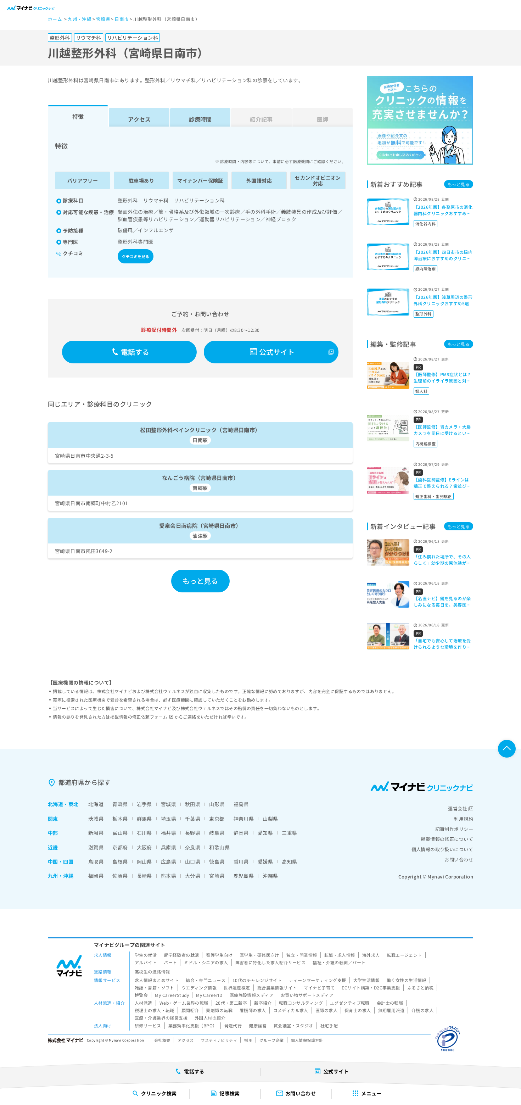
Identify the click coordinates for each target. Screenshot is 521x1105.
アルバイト (146, 962)
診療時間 (200, 119)
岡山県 (144, 861)
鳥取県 (95, 861)
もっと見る (200, 581)
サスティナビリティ (219, 1040)
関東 (53, 818)
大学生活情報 (366, 980)
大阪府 (144, 847)
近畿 (53, 847)
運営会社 (457, 808)
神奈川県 (244, 818)
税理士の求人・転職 (154, 1010)
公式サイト (277, 352)
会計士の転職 (390, 1003)
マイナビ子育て (319, 987)
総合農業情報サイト (277, 987)
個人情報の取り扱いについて (442, 849)
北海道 (55, 804)
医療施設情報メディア (252, 995)
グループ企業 (271, 1040)
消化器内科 (425, 224)
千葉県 (192, 818)
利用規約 (463, 818)
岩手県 (144, 804)
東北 (73, 804)
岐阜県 (216, 832)
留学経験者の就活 (181, 955)
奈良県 (192, 847)
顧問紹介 (190, 1010)
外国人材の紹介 (210, 1018)
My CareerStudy (172, 995)
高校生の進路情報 (152, 972)
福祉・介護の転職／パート (339, 962)
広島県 (168, 861)
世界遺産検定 (237, 987)
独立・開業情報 (301, 955)
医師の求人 (326, 1010)
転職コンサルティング (301, 1003)
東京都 (216, 818)
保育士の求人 (357, 1010)
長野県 (192, 832)
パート (170, 962)
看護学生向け (219, 955)
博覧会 (141, 995)
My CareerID (209, 995)
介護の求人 (422, 1010)
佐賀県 (120, 875)
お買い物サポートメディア (307, 995)
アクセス (139, 119)
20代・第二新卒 (231, 1003)
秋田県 (192, 804)
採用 (248, 1040)
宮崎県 (216, 875)
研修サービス (148, 1025)
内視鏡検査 (425, 443)
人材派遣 (143, 1003)
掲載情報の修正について (447, 839)
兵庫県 (168, 847)
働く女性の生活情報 (406, 980)
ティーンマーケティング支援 (317, 980)
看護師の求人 (253, 1010)
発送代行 (233, 1025)
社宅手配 (329, 1025)
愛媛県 (265, 861)
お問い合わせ (458, 859)
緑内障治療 (425, 269)
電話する (135, 352)
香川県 (241, 861)
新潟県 (95, 832)
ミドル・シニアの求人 (206, 962)
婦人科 (421, 391)
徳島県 (216, 861)
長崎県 (144, 875)
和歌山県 (219, 847)
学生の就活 (146, 955)
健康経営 (258, 1025)
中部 (53, 832)
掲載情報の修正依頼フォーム (138, 717)
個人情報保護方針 (307, 1040)
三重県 (289, 832)
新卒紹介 (263, 1003)
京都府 (120, 847)
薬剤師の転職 (219, 1010)
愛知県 (265, 832)
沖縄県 (270, 875)
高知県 (289, 861)
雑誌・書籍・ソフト (154, 987)
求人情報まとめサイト (157, 980)
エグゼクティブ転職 (350, 1003)
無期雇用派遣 (391, 1010)
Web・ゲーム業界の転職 (183, 1003)
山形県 (216, 804)
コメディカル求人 (290, 1010)
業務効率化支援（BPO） (192, 1025)
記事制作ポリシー (454, 829)
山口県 (192, 861)
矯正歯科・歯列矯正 (433, 496)
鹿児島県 (244, 875)
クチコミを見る (135, 256)
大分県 (192, 875)
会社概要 (162, 1040)
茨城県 (95, 818)
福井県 (168, 832)
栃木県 (120, 818)
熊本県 (168, 875)
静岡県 (241, 832)
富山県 (120, 832)
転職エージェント (404, 955)
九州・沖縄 (60, 875)
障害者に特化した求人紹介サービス (270, 962)
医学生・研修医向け (259, 955)
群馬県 (144, 818)
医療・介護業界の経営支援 (161, 1018)
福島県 (241, 804)
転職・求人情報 (339, 955)
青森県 (120, 804)
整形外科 (423, 314)
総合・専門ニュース (205, 980)
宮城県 (168, 804)
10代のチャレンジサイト (257, 980)
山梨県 (270, 818)
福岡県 (95, 875)
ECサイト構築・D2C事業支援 (371, 987)
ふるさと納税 (420, 987)
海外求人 (371, 955)
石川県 (144, 832)
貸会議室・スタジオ (293, 1025)
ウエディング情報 (199, 987)
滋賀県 (95, 847)
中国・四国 (60, 861)
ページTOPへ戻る (507, 749)
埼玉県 (168, 818)
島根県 (120, 861)
